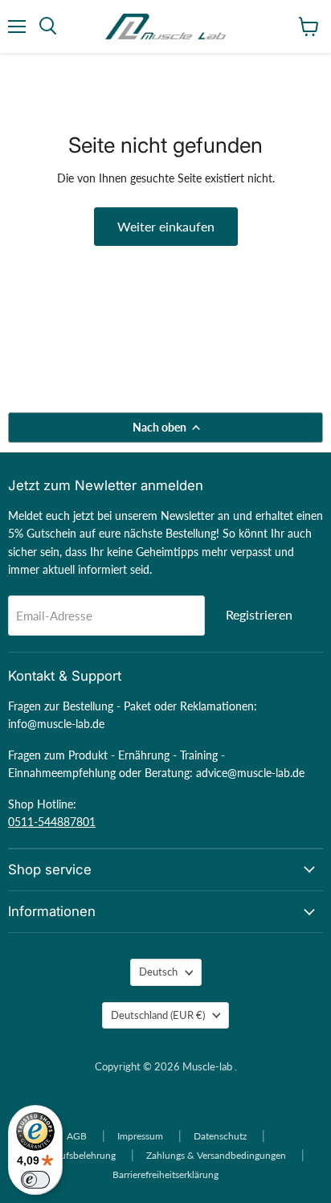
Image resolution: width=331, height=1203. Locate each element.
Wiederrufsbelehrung (71, 1155)
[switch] (35, 1180)
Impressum (140, 1136)
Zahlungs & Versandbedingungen (216, 1155)
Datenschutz (220, 1136)
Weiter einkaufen (166, 226)
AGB (77, 1136)
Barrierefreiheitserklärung (165, 1174)
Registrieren (259, 614)
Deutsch (158, 971)
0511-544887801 (52, 822)
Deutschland (158, 1015)
